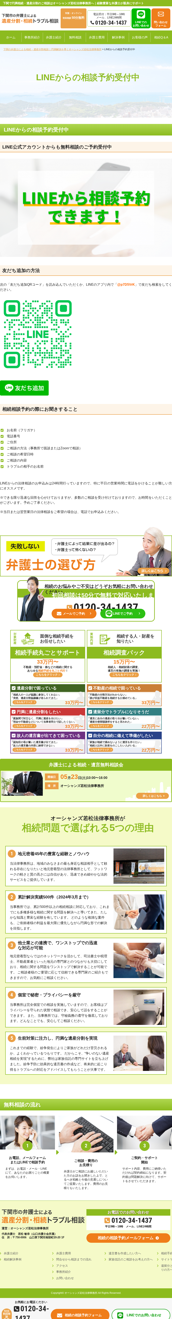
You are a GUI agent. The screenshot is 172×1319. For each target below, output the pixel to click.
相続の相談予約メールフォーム (126, 1238)
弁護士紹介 (54, 37)
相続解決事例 (12, 1259)
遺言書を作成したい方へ (125, 1253)
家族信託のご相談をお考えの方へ (131, 1259)
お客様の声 (140, 37)
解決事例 (118, 37)
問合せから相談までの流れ (73, 1259)
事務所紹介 (32, 37)
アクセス (62, 1265)
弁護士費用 (97, 37)
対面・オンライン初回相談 (74, 15)
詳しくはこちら (152, 795)
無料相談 (75, 37)
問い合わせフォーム (161, 24)
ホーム (11, 37)
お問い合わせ (65, 1278)
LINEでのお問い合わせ (141, 24)
